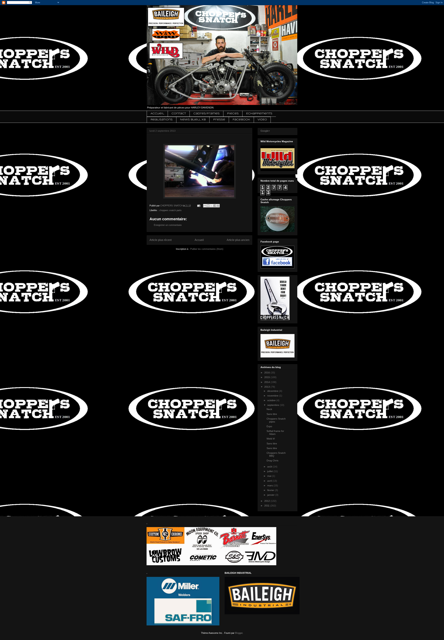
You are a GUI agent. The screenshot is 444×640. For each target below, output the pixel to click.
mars (270, 485)
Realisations (162, 119)
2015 (267, 377)
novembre (273, 395)
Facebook (241, 119)
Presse (219, 119)
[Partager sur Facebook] (214, 205)
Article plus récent (161, 239)
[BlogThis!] (208, 205)
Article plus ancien (238, 239)
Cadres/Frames (206, 113)
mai (269, 476)
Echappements (259, 113)
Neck (269, 409)
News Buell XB (193, 119)
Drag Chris (272, 460)
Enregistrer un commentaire (168, 225)
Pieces (233, 113)
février (271, 490)
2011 (267, 505)
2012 (267, 501)
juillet (270, 471)
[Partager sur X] (211, 205)
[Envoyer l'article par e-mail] (198, 205)
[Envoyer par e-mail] (205, 205)
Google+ (265, 130)
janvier (271, 494)
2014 (267, 382)
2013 (267, 386)
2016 (267, 372)
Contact (179, 113)
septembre (273, 405)
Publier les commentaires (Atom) (206, 249)
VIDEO (262, 119)
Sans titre (272, 414)
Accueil (157, 113)
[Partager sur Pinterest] (218, 205)
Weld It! (271, 438)
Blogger (238, 633)
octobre (271, 400)
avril (269, 480)
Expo (269, 426)
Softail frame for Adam (275, 432)
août (270, 466)
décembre (273, 391)
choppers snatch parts (170, 210)
